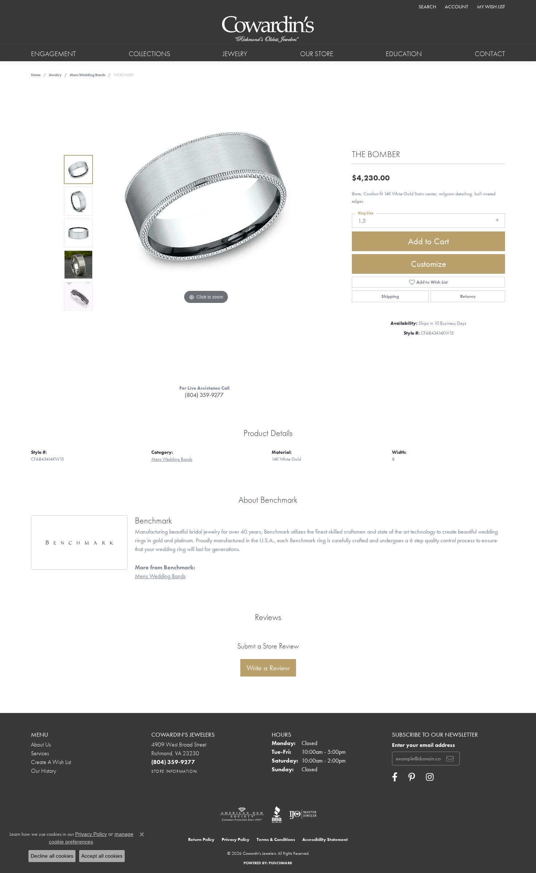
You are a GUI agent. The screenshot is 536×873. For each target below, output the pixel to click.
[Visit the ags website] (242, 814)
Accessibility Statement (325, 839)
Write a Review (268, 668)
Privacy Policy (235, 839)
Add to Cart (428, 241)
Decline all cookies (52, 856)
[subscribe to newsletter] (449, 758)
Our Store (316, 53)
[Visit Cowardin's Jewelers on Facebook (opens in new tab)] (394, 777)
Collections (149, 53)
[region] (206, 233)
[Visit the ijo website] (302, 814)
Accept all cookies (102, 856)
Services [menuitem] (40, 753)
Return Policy (201, 839)
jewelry (55, 75)
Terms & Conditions (276, 839)
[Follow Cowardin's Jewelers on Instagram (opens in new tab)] (429, 777)
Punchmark (280, 863)
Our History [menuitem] (43, 771)
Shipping (390, 296)
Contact (490, 53)
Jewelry (235, 53)
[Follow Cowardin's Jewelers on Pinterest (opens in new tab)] (412, 777)
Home (35, 75)
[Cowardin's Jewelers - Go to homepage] (268, 29)
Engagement (53, 53)
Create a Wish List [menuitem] (51, 762)
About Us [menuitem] (41, 744)
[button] (426, 6)
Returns (467, 296)
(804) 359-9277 (204, 395)
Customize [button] (428, 263)
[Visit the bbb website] (277, 814)
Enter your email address (423, 745)
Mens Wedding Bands (87, 75)
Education (404, 53)
